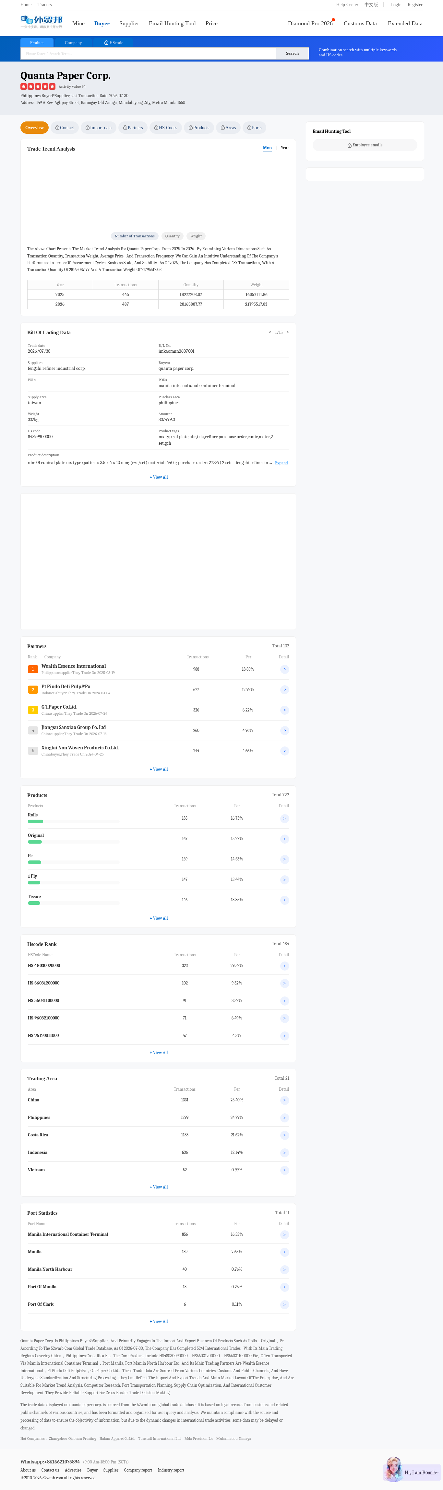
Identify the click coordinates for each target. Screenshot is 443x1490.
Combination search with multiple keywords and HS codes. (358, 52)
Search (292, 53)
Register (415, 4)
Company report (138, 1470)
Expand (281, 463)
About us (28, 1470)
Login (395, 4)
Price (212, 23)
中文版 (371, 4)
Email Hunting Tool (172, 23)
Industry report (171, 1470)
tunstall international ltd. (159, 1438)
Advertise (73, 1470)
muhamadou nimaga (233, 1438)
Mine (78, 23)
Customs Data (360, 23)
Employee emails (367, 144)
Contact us (50, 1470)
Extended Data (405, 23)
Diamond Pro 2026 (310, 23)
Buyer (102, 23)
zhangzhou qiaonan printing (72, 1438)
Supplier (129, 23)
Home (25, 4)
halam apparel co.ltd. (117, 1438)
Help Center (347, 4)
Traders (45, 4)
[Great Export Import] (41, 22)
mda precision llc (199, 1438)
